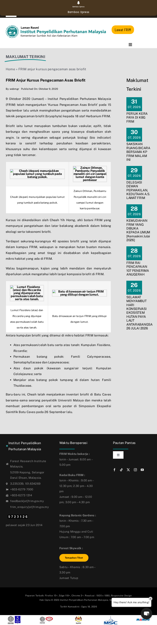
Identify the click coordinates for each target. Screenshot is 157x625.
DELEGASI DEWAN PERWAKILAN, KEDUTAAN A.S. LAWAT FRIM (138, 190)
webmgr (14, 88)
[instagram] (135, 469)
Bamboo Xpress (78, 12)
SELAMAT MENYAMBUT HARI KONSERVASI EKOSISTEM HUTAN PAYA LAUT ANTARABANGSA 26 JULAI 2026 (139, 312)
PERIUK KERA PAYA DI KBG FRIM (137, 117)
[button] (146, 613)
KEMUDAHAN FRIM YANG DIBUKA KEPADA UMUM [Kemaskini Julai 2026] (138, 230)
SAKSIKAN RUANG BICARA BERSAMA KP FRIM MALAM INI (138, 152)
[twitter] (128, 469)
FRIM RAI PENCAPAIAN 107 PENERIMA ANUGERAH (137, 268)
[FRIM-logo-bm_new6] (56, 26)
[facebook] (114, 469)
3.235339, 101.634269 (25, 483)
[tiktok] (121, 469)
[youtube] (142, 469)
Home (10, 69)
